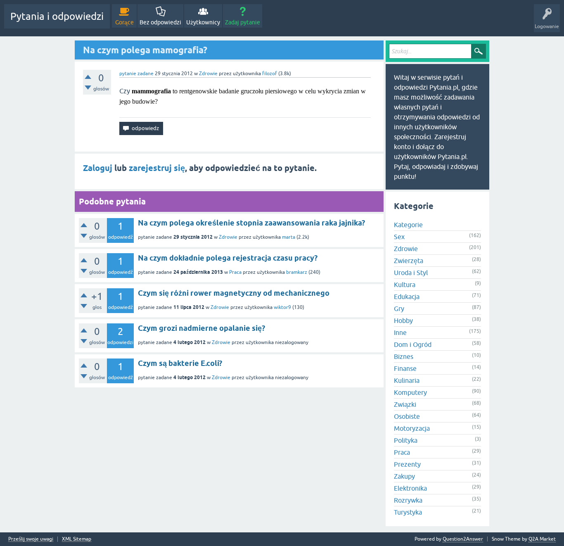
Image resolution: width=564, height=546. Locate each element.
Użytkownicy (203, 22)
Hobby (403, 320)
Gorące (124, 22)
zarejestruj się (157, 168)
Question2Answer (463, 539)
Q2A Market (542, 539)
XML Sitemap (76, 539)
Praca (235, 272)
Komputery (410, 392)
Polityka (405, 440)
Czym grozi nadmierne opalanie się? (201, 328)
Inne (400, 332)
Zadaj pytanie (242, 22)
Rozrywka (408, 500)
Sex (399, 236)
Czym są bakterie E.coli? (180, 363)
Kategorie (408, 224)
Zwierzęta (408, 260)
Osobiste (407, 416)
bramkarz (296, 272)
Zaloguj (97, 168)
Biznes (403, 356)
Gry (399, 308)
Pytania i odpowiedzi (57, 16)
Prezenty (407, 464)
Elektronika (410, 488)
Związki (405, 404)
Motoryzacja (412, 428)
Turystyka (408, 512)
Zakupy (404, 476)
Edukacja (406, 296)
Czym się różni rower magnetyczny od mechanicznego (233, 293)
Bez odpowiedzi (160, 22)
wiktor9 (282, 307)
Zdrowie (208, 73)
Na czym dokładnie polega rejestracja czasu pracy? (228, 258)
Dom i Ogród (412, 344)
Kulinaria (406, 380)
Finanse (405, 368)
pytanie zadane (136, 73)
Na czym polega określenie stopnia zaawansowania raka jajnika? (251, 222)
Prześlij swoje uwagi (30, 539)
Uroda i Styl (411, 272)
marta (288, 237)
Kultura (404, 284)
